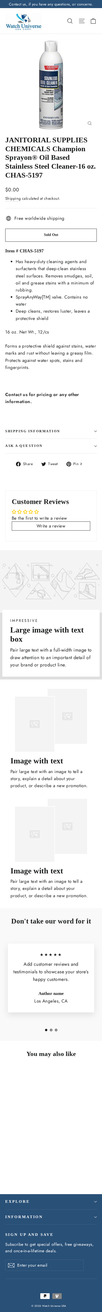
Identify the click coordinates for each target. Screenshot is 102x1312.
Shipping (13, 198)
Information (24, 1217)
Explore (17, 1201)
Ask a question (24, 446)
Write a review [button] (51, 526)
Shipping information (32, 431)
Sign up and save (29, 1234)
